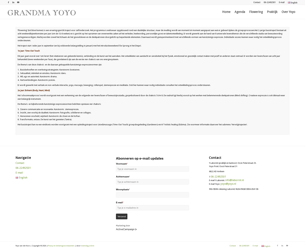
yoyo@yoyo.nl (228, 183)
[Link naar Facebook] (8, 2)
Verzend (122, 216)
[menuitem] (257, 2)
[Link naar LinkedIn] (13, 2)
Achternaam (123, 176)
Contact (256, 2)
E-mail (282, 2)
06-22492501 (270, 2)
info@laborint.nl (234, 180)
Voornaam (122, 163)
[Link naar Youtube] (18, 2)
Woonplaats (123, 189)
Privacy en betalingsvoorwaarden (61, 246)
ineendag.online (87, 246)
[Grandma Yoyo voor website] (42, 12)
